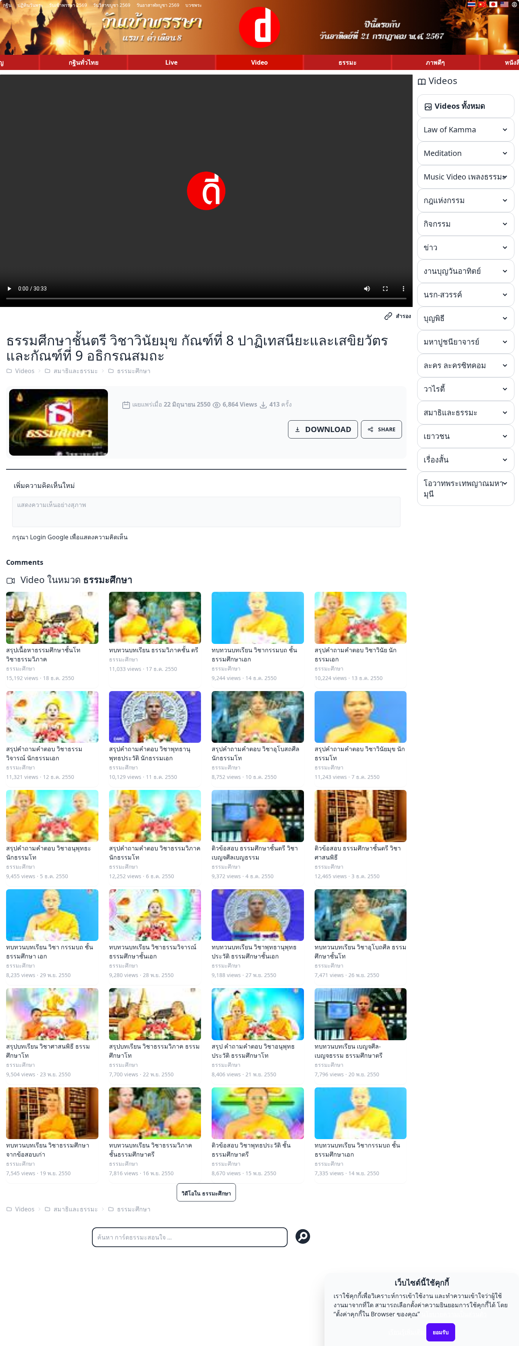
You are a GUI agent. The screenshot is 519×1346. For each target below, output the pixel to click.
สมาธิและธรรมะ (76, 371)
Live (171, 62)
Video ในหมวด (75, 579)
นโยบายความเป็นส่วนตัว (454, 1314)
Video (259, 62)
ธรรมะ (348, 62)
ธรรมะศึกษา (133, 371)
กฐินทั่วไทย (83, 62)
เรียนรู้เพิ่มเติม (406, 1332)
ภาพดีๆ (435, 62)
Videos (25, 371)
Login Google (49, 537)
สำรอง (403, 315)
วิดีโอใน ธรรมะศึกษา (206, 1193)
